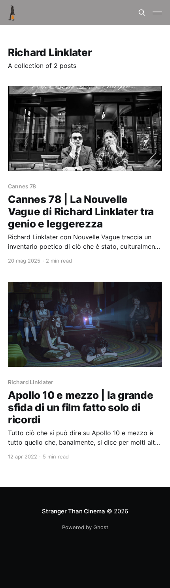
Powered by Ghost (85, 527)
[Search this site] (142, 12)
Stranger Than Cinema (74, 511)
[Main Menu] (157, 13)
